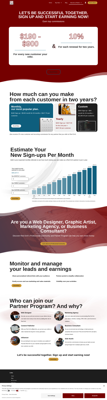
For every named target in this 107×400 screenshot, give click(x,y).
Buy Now (57, 2)
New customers (19, 176)
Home (50, 2)
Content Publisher (28, 326)
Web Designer (26, 313)
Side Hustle (69, 339)
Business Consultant (72, 326)
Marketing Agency (71, 313)
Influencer (25, 337)
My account (14, 380)
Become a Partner (75, 2)
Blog (66, 2)
